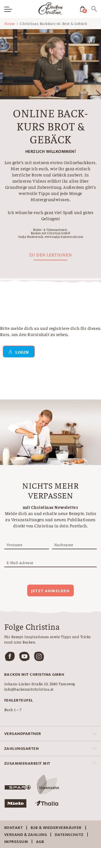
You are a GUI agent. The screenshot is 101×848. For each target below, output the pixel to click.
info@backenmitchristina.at (29, 688)
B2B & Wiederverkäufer (56, 827)
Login (22, 352)
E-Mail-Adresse (19, 562)
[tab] (50, 734)
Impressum (16, 841)
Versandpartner (22, 733)
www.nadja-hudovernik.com (64, 236)
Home (9, 23)
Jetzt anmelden (50, 590)
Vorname (14, 544)
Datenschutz (69, 834)
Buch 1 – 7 (13, 709)
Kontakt (13, 827)
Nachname (63, 544)
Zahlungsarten (21, 748)
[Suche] (94, 10)
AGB (40, 841)
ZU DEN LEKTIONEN (50, 254)
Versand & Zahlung (25, 834)
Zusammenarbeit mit (27, 763)
